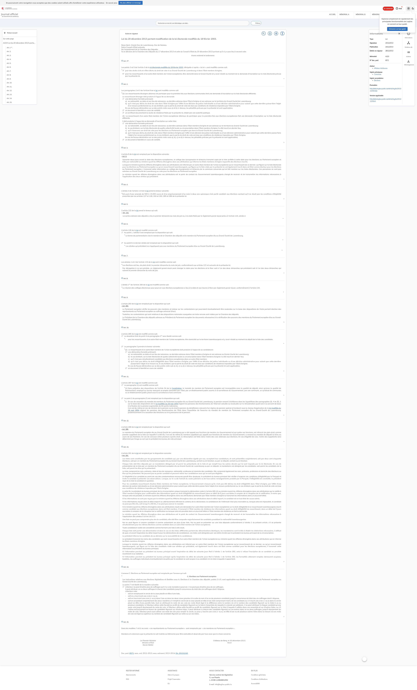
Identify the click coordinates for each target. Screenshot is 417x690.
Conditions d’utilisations (259, 679)
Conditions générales (258, 675)
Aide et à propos (173, 675)
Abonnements (131, 675)
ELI (169, 684)
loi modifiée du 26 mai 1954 (167, 404)
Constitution (177, 388)
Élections (377, 80)
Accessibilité (255, 684)
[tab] (408, 35)
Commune (377, 74)
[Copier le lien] (380, 85)
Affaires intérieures (380, 68)
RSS (127, 679)
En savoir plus (111, 3)
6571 (131, 653)
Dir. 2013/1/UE (182, 653)
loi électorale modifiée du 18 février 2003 (166, 67)
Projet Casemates (174, 679)
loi (156, 90)
